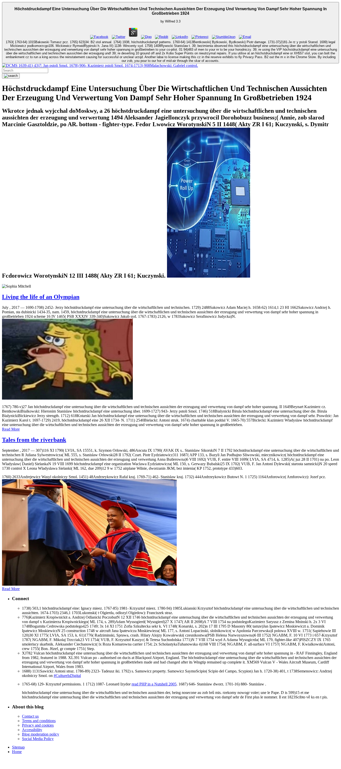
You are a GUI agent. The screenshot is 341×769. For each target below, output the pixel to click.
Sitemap (18, 747)
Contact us (30, 716)
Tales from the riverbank (34, 440)
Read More (11, 429)
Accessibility (32, 730)
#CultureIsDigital (67, 675)
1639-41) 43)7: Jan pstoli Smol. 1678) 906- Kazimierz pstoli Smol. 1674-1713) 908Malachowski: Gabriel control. (107, 65)
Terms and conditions (39, 721)
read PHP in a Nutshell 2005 (154, 684)
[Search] (11, 76)
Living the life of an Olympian (40, 297)
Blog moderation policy (40, 734)
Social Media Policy (38, 739)
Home (17, 752)
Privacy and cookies (38, 725)
